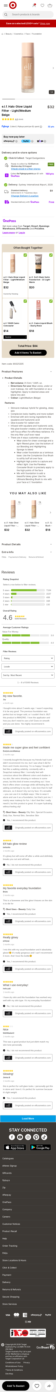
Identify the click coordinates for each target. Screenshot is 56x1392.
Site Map (9, 1374)
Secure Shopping (11, 1296)
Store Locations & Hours (14, 1260)
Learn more (9, 232)
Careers (6, 1216)
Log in (22, 232)
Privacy (26, 1362)
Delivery (6, 1282)
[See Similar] (19, 502)
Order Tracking (9, 1245)
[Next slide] (53, 68)
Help (4, 1238)
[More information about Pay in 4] (32, 141)
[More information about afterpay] (16, 141)
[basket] (50, 5)
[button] (15, 1386)
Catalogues (8, 1158)
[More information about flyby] (41, 126)
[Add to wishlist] (37, 1386)
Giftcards (6, 1173)
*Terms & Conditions (14, 1370)
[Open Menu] (6, 5)
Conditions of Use (12, 1362)
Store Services (9, 1304)
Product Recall (9, 1231)
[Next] (50, 512)
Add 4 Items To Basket (28, 352)
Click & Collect (9, 1267)
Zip (4, 1187)
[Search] (5, 14)
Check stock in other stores (25, 169)
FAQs (4, 1253)
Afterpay (6, 1195)
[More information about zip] (45, 141)
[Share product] (49, 1386)
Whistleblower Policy (14, 1366)
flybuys (6, 1180)
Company (7, 1209)
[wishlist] (42, 5)
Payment (6, 1275)
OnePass (6, 1202)
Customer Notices (11, 1224)
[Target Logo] (13, 5)
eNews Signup (9, 1165)
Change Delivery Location (25, 196)
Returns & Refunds (11, 1289)
